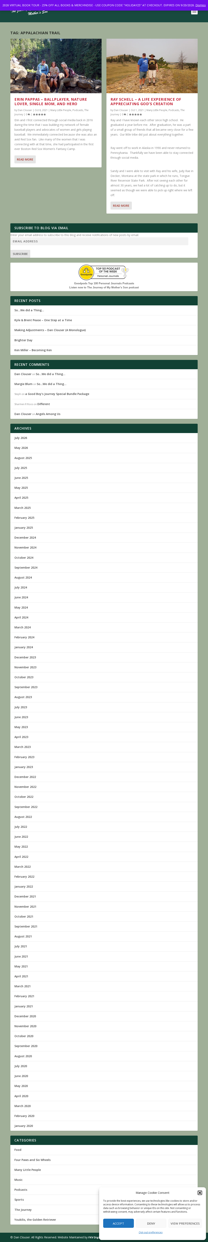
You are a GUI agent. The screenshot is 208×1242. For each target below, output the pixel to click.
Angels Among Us (48, 414)
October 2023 (23, 677)
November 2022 (25, 787)
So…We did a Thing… (29, 310)
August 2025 (23, 458)
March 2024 (22, 627)
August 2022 (23, 817)
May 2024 (21, 607)
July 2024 (20, 587)
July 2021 (20, 946)
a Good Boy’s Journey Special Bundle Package (57, 394)
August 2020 (23, 1056)
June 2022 (21, 837)
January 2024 (23, 647)
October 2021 (23, 916)
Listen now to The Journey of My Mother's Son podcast (104, 287)
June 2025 (21, 478)
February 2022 (24, 876)
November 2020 (25, 1026)
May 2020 (21, 1086)
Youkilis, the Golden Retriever (35, 1220)
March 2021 (22, 986)
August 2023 (23, 697)
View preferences (185, 1223)
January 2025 (23, 528)
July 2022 (20, 827)
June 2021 (21, 956)
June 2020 (21, 1076)
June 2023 (21, 717)
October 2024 (23, 557)
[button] (200, 1193)
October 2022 (23, 797)
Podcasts (78, 110)
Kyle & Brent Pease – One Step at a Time (43, 320)
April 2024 (21, 617)
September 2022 (25, 807)
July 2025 (20, 468)
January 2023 (23, 767)
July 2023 (20, 707)
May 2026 (21, 448)
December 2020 (25, 1016)
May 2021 (21, 966)
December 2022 (25, 777)
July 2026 (20, 438)
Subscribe (20, 254)
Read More (25, 159)
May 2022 (21, 846)
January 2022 (23, 886)
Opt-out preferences (150, 1232)
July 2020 (20, 1066)
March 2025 (22, 508)
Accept (118, 1223)
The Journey (23, 1210)
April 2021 (21, 976)
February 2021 (24, 996)
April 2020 (21, 1096)
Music (18, 1180)
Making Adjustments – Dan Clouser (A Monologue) (50, 330)
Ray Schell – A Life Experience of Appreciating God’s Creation (145, 101)
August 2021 (23, 936)
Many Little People (60, 110)
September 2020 (25, 1046)
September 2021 (25, 926)
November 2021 (25, 906)
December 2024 (25, 537)
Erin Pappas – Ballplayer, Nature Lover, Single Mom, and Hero (50, 101)
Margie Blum (23, 384)
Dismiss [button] (200, 5)
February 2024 (24, 637)
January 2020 (23, 1126)
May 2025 (21, 488)
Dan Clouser (25, 110)
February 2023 (24, 757)
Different (43, 404)
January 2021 (23, 1006)
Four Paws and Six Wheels (32, 1160)
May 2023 (21, 727)
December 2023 (25, 657)
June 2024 (21, 597)
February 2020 (24, 1116)
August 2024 (23, 577)
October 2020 (23, 1036)
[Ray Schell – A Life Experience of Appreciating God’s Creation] (152, 66)
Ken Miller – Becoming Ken (33, 350)
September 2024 (25, 567)
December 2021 (25, 896)
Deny (151, 1223)
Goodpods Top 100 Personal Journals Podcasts (104, 283)
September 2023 (25, 687)
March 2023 (22, 747)
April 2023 (21, 737)
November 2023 (25, 667)
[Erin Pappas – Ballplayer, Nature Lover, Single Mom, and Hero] (56, 66)
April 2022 (21, 857)
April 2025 (21, 498)
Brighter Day (23, 340)
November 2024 (25, 547)
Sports (19, 1199)
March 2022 (22, 867)
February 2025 (24, 518)
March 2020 (22, 1106)
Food (17, 1150)
